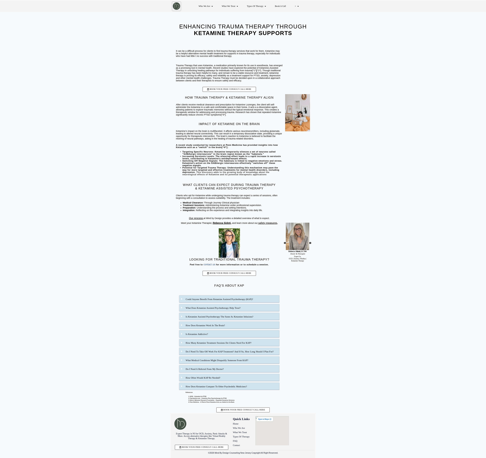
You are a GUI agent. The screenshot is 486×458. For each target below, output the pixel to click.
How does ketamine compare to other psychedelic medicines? (216, 386)
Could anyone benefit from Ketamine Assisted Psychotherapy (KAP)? (219, 299)
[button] (229, 299)
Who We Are (204, 6)
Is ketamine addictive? (197, 334)
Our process (196, 218)
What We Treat (228, 6)
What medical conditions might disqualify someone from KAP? (217, 360)
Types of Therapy (255, 6)
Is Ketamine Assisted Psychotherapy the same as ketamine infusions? (219, 316)
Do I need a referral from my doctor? (205, 369)
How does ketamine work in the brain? (205, 325)
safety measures (267, 223)
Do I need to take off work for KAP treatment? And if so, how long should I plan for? (230, 351)
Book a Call (280, 6)
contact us (209, 264)
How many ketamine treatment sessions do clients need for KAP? (218, 343)
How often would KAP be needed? (203, 378)
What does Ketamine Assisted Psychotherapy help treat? (213, 308)
